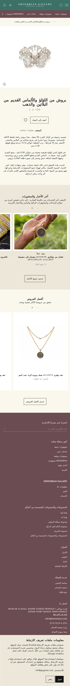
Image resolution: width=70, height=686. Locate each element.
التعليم (64, 557)
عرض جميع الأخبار (35, 278)
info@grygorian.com (56, 618)
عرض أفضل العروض (35, 401)
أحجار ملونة (62, 465)
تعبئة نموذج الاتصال (59, 631)
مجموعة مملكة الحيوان (57, 521)
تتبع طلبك (63, 592)
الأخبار (64, 552)
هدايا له (64, 517)
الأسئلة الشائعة (61, 566)
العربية (64, 469)
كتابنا (65, 561)
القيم (65, 491)
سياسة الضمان (61, 587)
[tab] (38, 130)
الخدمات (63, 495)
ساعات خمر (31, 14)
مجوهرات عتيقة (61, 14)
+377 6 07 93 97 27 (58, 623)
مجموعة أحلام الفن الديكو (56, 526)
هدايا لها (64, 512)
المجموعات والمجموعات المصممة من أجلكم (49, 535)
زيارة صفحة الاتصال (59, 627)
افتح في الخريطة (60, 614)
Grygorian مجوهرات (14, 14)
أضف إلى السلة (39, 120)
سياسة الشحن (61, 583)
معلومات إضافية (27, 130)
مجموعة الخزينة (60, 531)
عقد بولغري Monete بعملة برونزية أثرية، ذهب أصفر (40, 375)
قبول (59, 679)
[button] (2, 14)
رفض (50, 679)
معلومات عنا (62, 486)
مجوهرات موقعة (45, 14)
